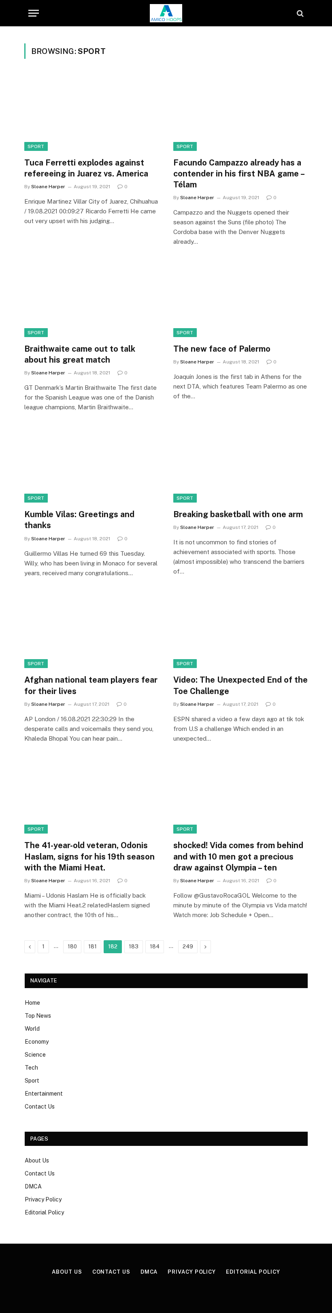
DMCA (33, 1186)
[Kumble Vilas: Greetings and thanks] (91, 465)
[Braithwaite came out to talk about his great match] (91, 299)
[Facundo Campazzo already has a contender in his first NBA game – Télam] (240, 113)
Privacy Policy (43, 1199)
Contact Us (40, 1106)
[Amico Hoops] (166, 13)
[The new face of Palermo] (240, 299)
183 (133, 946)
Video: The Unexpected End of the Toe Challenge (240, 685)
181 (92, 946)
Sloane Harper (48, 186)
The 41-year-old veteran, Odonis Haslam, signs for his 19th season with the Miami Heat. (89, 856)
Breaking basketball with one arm (238, 514)
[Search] (299, 13)
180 (72, 946)
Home (32, 1002)
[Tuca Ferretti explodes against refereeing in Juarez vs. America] (91, 113)
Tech (31, 1067)
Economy (37, 1041)
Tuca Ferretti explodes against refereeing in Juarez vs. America (86, 168)
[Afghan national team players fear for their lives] (91, 630)
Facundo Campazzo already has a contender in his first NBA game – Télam (238, 173)
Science (35, 1054)
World (32, 1028)
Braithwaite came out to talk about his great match (79, 354)
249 (188, 946)
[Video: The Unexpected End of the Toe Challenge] (240, 630)
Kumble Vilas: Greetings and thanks (79, 519)
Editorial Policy (44, 1212)
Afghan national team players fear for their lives (90, 685)
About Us (37, 1160)
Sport (32, 1080)
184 (155, 946)
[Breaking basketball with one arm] (240, 465)
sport (36, 146)
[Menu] (33, 13)
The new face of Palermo (221, 349)
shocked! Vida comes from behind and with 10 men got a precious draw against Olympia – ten (238, 856)
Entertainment (44, 1093)
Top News (38, 1015)
